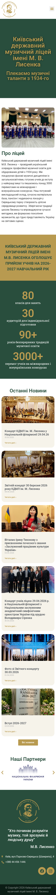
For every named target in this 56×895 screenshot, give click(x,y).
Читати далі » (10, 443)
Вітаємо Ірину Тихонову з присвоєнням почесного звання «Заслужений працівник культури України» (27, 545)
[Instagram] (50, 871)
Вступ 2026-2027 (15, 723)
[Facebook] (42, 871)
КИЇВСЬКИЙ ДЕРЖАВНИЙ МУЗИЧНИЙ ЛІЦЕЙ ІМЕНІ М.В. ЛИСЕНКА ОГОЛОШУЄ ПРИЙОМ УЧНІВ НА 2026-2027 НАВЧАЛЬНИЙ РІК (28, 257)
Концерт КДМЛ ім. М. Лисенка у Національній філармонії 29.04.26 (27, 432)
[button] (51, 8)
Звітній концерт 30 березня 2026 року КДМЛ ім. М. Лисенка (26, 487)
